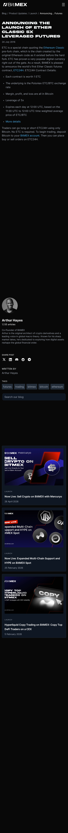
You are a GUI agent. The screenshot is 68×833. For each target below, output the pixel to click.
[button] (63, 5)
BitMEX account (29, 135)
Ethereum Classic (53, 47)
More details (13, 121)
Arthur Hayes (10, 373)
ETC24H (18, 70)
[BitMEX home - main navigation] (15, 4)
